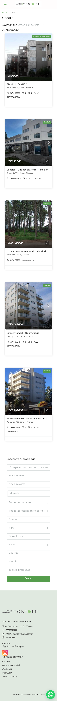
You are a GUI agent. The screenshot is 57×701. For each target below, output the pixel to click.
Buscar (28, 578)
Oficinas (5, 673)
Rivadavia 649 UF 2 (17, 84)
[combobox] (31, 25)
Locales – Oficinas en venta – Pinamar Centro (31, 170)
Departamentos (9, 665)
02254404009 (11, 630)
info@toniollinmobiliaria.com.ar (19, 634)
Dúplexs (5, 669)
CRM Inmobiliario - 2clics (35, 694)
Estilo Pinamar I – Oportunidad (23, 333)
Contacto (6, 643)
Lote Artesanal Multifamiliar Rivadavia (27, 251)
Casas (4, 661)
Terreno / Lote (8, 676)
